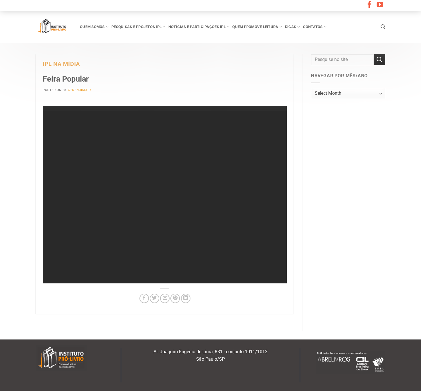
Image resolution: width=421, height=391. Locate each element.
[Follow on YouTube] (380, 5)
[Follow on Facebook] (369, 5)
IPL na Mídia (61, 64)
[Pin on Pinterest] (175, 298)
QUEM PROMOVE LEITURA (255, 27)
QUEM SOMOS (92, 27)
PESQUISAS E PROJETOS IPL (136, 27)
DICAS (290, 27)
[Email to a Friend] (165, 298)
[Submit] (379, 59)
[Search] (383, 26)
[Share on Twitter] (154, 298)
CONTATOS (313, 27)
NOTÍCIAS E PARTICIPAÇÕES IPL (197, 27)
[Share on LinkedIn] (185, 298)
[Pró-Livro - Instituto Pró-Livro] (53, 26)
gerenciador (79, 90)
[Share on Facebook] (144, 298)
